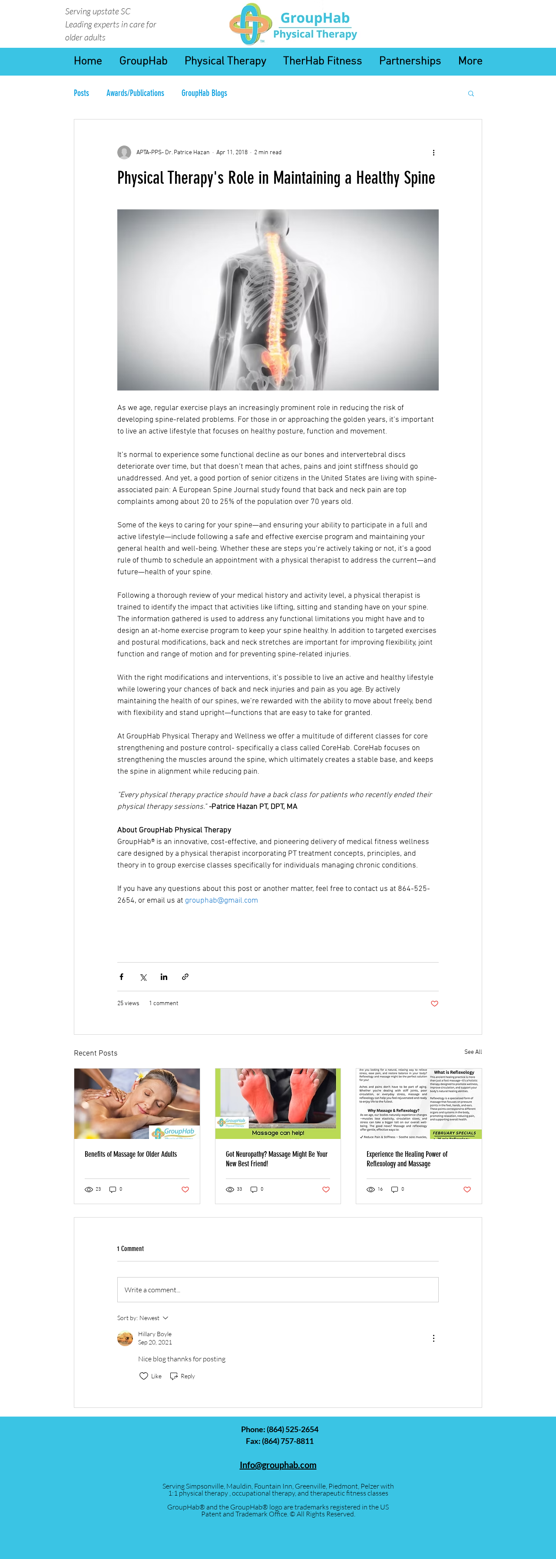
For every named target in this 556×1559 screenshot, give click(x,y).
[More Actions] (433, 1338)
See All (473, 1052)
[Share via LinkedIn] (164, 977)
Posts (81, 93)
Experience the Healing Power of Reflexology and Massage (407, 1158)
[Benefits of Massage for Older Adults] (137, 1104)
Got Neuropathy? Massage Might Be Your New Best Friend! (277, 1158)
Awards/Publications (135, 93)
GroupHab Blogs (204, 93)
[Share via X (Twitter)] (143, 977)
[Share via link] (185, 977)
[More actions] (433, 152)
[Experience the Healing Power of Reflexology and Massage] (419, 1104)
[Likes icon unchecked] (143, 1376)
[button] (471, 92)
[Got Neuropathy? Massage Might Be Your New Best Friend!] (278, 1104)
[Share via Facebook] (121, 977)
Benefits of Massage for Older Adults (131, 1154)
